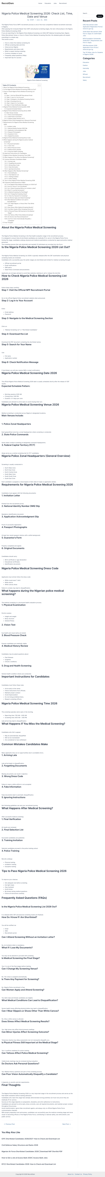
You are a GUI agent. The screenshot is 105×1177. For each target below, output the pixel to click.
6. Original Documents (13, 136)
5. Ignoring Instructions (13, 169)
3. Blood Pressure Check (14, 147)
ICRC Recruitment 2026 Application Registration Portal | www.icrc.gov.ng (93, 26)
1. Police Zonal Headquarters (14, 114)
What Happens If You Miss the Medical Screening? (19, 157)
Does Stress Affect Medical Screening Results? (20, 207)
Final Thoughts (8, 222)
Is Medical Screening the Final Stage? (17, 192)
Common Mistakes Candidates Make (15, 159)
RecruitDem (8, 3)
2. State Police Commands (14, 116)
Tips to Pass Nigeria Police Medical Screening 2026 (19, 180)
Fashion (85, 65)
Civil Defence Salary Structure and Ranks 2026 (20, 1145)
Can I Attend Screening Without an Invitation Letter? (21, 188)
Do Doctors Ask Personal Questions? (18, 216)
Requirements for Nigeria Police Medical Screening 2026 (19, 123)
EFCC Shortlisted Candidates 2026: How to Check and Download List (29, 1164)
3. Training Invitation (12, 176)
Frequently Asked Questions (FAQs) (14, 182)
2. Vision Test (10, 145)
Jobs (55, 3)
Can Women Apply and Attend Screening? (18, 198)
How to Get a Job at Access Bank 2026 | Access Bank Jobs (25, 1158)
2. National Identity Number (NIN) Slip (17, 128)
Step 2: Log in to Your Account (15, 97)
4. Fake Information (12, 167)
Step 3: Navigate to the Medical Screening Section (20, 99)
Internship (86, 68)
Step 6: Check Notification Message (17, 105)
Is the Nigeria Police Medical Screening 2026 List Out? (20, 89)
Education (48, 3)
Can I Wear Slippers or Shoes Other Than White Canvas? (21, 204)
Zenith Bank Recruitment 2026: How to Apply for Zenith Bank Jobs (92, 33)
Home (40, 3)
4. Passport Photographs (14, 132)
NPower (85, 74)
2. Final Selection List (13, 174)
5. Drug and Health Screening (15, 151)
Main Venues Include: (12, 113)
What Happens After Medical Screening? (16, 171)
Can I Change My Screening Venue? (17, 194)
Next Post (66, 1124)
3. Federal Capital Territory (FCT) (16, 118)
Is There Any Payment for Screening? (17, 196)
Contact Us (78, 1174)
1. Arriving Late (11, 161)
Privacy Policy (87, 1174)
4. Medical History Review (14, 149)
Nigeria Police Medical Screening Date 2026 (17, 107)
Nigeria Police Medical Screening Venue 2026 (17, 111)
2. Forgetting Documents (14, 163)
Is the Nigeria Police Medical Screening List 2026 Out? (22, 184)
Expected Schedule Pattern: (14, 109)
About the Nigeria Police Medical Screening (16, 87)
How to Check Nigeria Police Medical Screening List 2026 (19, 92)
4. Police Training (12, 178)
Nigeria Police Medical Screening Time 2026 (17, 155)
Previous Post (9, 1124)
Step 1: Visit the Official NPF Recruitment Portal (19, 95)
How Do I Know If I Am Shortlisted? (17, 186)
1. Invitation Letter (11, 126)
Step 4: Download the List (14, 101)
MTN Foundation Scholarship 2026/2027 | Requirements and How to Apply (92, 40)
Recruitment (63, 3)
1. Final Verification (12, 173)
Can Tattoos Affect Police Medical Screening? (20, 215)
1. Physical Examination (12, 143)
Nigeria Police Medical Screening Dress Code (17, 138)
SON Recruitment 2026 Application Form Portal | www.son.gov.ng (90, 47)
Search (85, 13)
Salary (85, 80)
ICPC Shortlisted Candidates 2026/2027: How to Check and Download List (31, 1139)
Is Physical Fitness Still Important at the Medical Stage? (21, 212)
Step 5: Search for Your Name (15, 103)
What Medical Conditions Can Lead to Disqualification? (17, 200)
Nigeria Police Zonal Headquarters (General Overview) (20, 120)
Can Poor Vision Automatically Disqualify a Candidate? (19, 219)
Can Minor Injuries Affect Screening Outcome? (20, 209)
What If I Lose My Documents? (15, 190)
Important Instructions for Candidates (15, 153)
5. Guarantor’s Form (12, 134)
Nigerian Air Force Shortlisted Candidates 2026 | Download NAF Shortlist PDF (32, 1151)
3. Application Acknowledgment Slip (16, 130)
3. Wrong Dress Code (13, 165)
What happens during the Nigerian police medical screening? (18, 141)
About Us (71, 1174)
